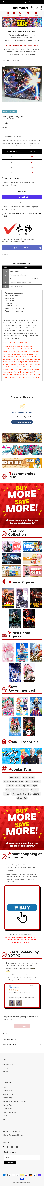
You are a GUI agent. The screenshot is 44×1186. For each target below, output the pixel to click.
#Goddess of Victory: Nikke (21, 794)
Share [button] (6, 254)
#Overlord (34, 790)
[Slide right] (26, 107)
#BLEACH (36, 794)
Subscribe (10, 1162)
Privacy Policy (7, 1098)
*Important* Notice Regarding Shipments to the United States (23, 214)
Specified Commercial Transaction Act (15, 1101)
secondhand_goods (9, 112)
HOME (3, 60)
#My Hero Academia (33, 782)
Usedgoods (6, 1075)
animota (19, 1182)
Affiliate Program (8, 1116)
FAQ (4, 1119)
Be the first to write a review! (22, 422)
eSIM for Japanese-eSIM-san (12, 1135)
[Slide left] (17, 107)
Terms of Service (8, 1094)
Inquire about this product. (13, 178)
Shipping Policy (7, 1105)
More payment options (22, 202)
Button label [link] (22, 1026)
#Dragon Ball (22, 798)
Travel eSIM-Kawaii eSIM (11, 1131)
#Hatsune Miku (15, 777)
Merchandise (7, 1071)
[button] (6, 8)
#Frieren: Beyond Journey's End (17, 790)
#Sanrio (6, 794)
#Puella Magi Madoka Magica (26, 786)
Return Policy (7, 1109)
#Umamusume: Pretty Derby (14, 782)
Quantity (4, 127)
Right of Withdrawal (9, 1112)
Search (4, 1087)
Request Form (7, 1091)
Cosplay (5, 1068)
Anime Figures (7, 1064)
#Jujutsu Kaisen (28, 777)
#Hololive (10, 786)
